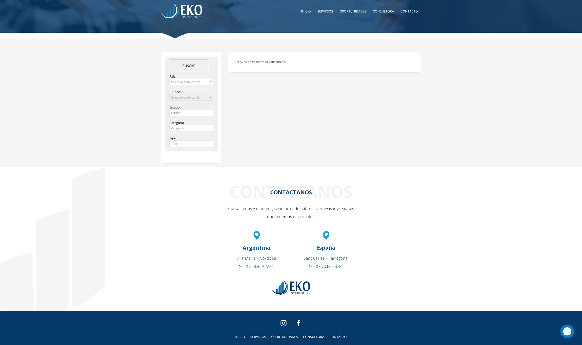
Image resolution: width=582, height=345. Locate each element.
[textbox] (191, 113)
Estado (174, 107)
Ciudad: (175, 92)
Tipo (172, 138)
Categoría (176, 123)
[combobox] (191, 82)
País (172, 76)
